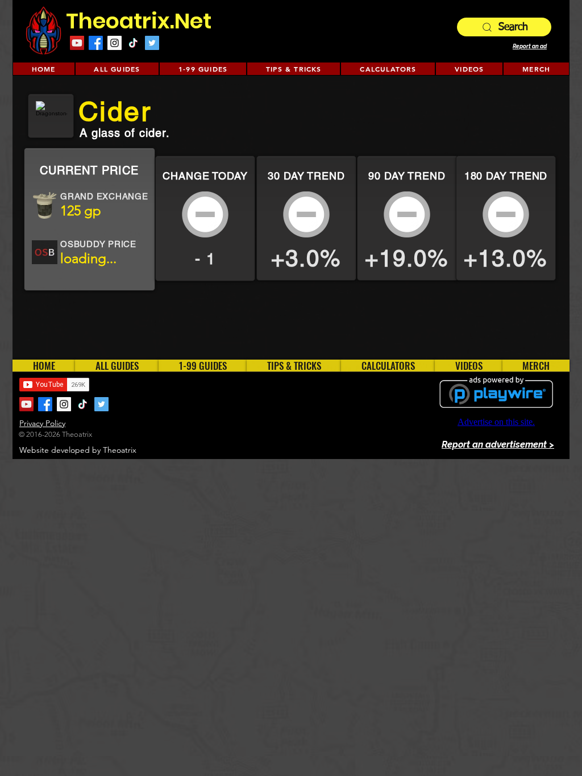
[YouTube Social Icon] (77, 43)
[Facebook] (96, 43)
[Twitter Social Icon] (152, 43)
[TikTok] (133, 43)
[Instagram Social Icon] (114, 43)
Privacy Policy (42, 423)
